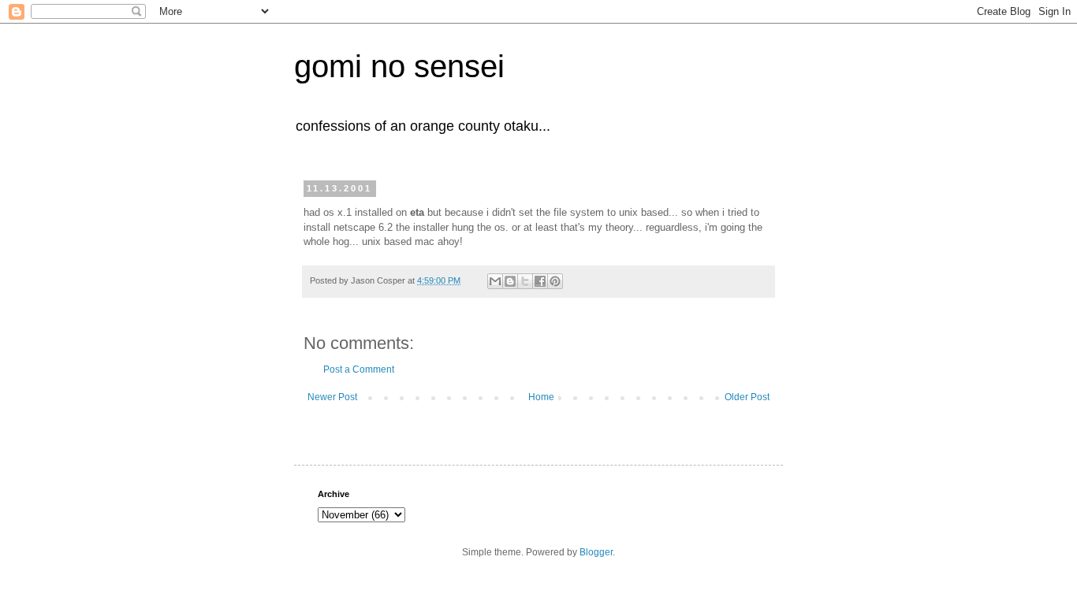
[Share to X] (525, 281)
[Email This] (495, 281)
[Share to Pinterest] (555, 281)
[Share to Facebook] (540, 281)
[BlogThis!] (510, 281)
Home (541, 397)
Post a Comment (358, 369)
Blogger (596, 552)
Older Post (747, 397)
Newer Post (332, 397)
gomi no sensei (399, 66)
